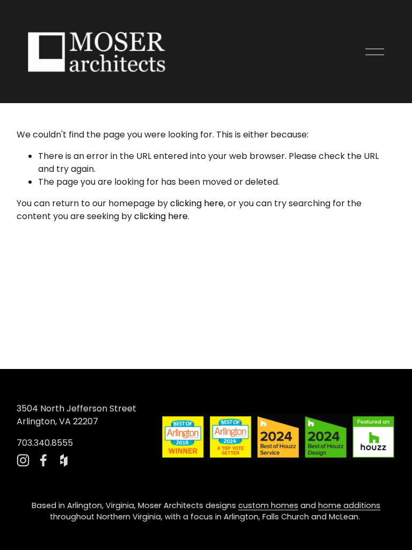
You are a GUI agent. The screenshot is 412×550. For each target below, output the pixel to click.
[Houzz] (63, 460)
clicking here (197, 203)
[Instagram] (23, 460)
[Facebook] (43, 460)
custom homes (268, 505)
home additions (349, 505)
